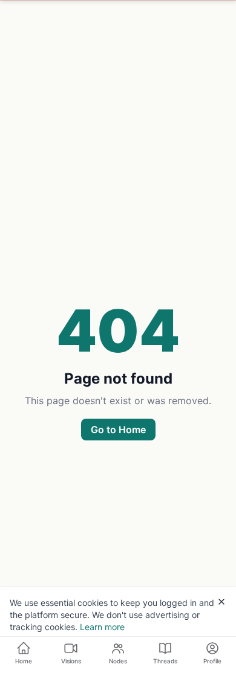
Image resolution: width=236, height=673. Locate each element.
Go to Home (118, 429)
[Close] (221, 601)
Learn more (102, 627)
